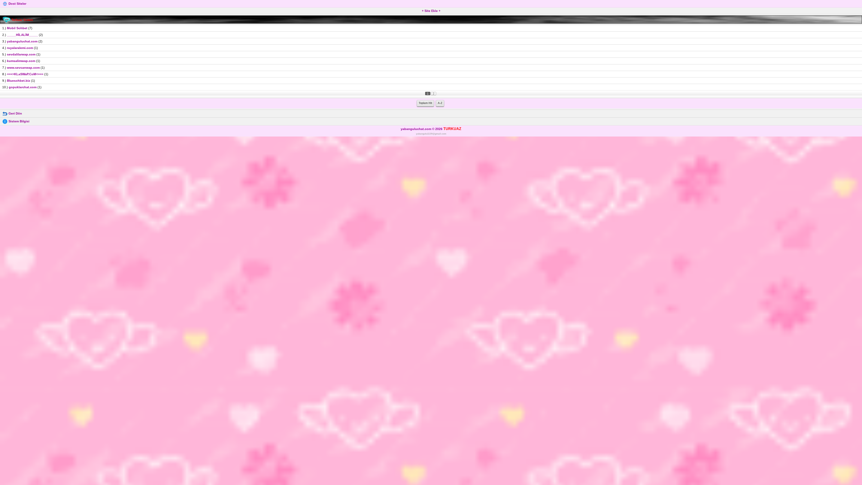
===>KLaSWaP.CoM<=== (25, 74)
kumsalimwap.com (21, 61)
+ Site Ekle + (431, 11)
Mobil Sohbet (17, 28)
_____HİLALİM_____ (22, 35)
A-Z (440, 103)
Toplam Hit (425, 103)
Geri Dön (15, 113)
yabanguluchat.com (22, 41)
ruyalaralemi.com (20, 48)
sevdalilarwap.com (21, 54)
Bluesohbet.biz (18, 80)
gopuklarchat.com (23, 87)
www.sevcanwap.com (23, 67)
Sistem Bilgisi (18, 121)
